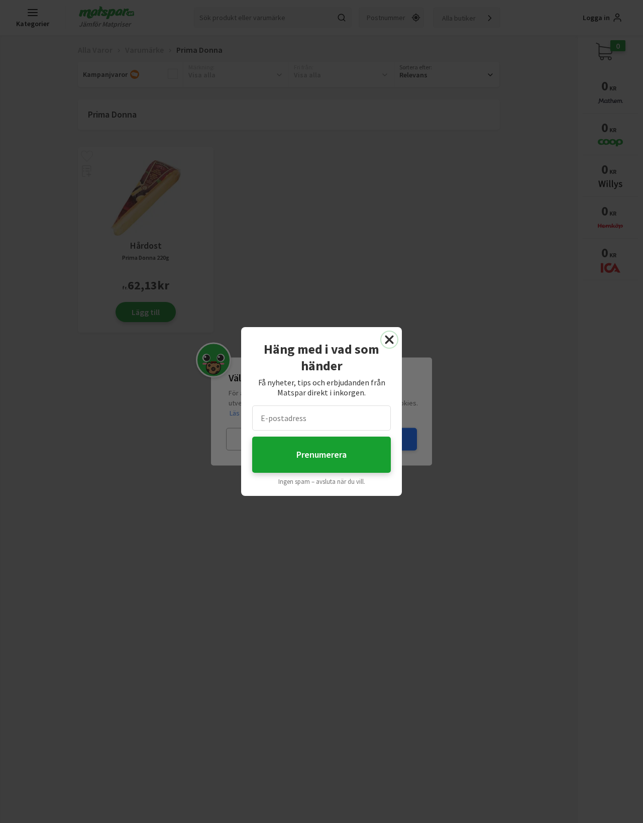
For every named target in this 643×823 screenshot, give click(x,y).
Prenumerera (321, 454)
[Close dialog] (389, 339)
